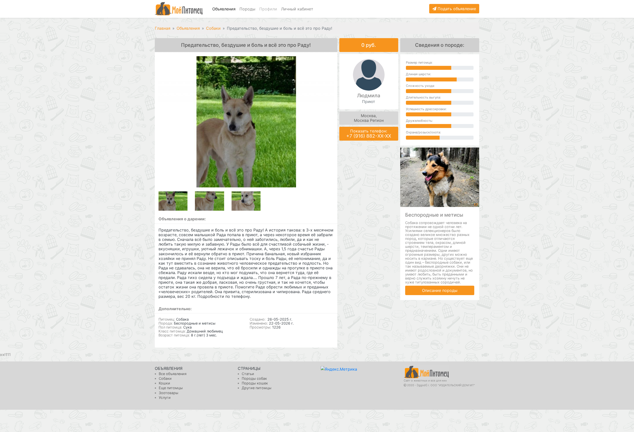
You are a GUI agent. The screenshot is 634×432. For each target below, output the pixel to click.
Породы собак (254, 378)
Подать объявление (456, 8)
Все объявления (172, 374)
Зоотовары (168, 393)
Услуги (165, 397)
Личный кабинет (297, 8)
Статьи (248, 374)
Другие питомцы (256, 388)
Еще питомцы (171, 388)
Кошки (164, 383)
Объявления (224, 8)
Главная (162, 28)
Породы (247, 8)
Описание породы (439, 290)
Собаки (213, 28)
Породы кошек (255, 383)
